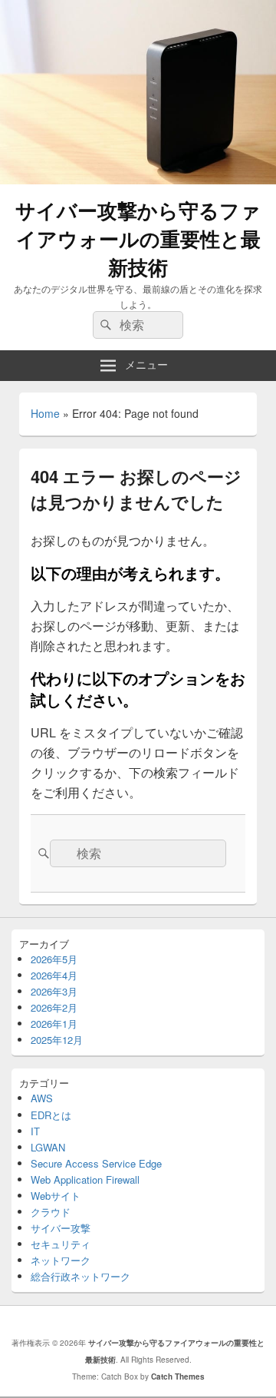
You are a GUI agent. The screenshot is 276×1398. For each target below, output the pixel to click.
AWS (42, 1098)
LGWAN (48, 1147)
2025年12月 (57, 1039)
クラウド (51, 1211)
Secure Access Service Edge (96, 1163)
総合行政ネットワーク (80, 1276)
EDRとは (51, 1115)
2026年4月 (54, 975)
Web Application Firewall (85, 1179)
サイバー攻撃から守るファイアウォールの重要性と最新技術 (138, 238)
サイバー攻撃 (60, 1228)
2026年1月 (54, 1023)
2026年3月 (54, 991)
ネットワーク (60, 1260)
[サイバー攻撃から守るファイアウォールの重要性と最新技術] (138, 179)
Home (45, 413)
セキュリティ (60, 1244)
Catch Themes (178, 1376)
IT (35, 1131)
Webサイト (55, 1195)
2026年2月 (54, 1007)
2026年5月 (54, 959)
